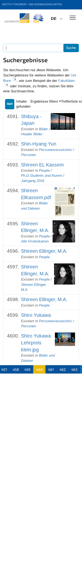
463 (74, 369)
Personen (28, 155)
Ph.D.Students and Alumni (41, 176)
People (44, 171)
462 (63, 369)
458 (16, 369)
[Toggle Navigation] (73, 18)
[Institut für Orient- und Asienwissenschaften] (24, 18)
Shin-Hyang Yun (38, 144)
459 (27, 369)
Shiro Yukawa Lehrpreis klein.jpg (36, 342)
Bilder (43, 129)
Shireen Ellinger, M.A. (44, 251)
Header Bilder (31, 134)
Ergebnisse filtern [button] (44, 101)
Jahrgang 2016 (32, 181)
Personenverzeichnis (55, 150)
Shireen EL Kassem (42, 165)
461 (51, 369)
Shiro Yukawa (36, 315)
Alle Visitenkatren (35, 241)
